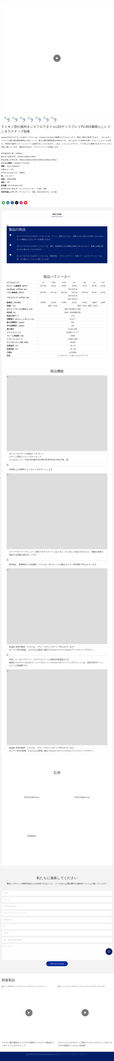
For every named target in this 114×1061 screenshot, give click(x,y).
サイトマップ (62, 1054)
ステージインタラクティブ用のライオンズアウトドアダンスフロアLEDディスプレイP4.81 (85, 1044)
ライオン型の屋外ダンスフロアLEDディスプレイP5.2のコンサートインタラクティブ (28, 1044)
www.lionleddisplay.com (47, 1054)
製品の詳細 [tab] (57, 214)
